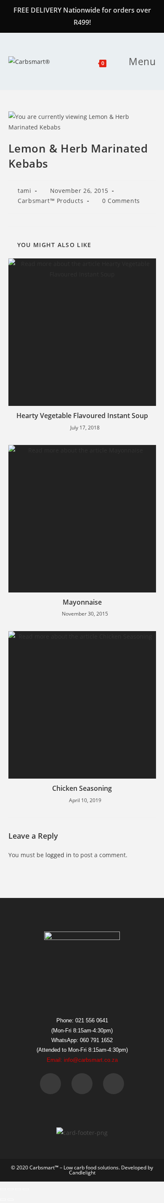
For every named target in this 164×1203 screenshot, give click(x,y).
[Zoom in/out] (3, 1189)
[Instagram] (113, 1083)
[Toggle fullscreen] (10, 1189)
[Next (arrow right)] (10, 1199)
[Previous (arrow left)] (3, 1199)
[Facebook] (50, 1083)
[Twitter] (82, 1083)
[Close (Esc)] (26, 1189)
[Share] (18, 1189)
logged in (58, 855)
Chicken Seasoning (82, 788)
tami (24, 191)
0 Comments (121, 201)
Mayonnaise (82, 602)
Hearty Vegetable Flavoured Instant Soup (82, 415)
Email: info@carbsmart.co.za (82, 1060)
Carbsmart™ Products (50, 201)
